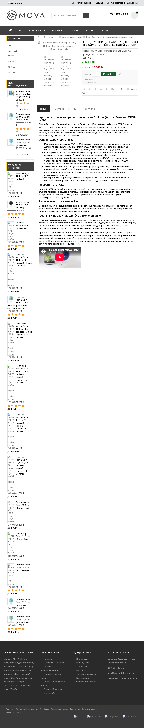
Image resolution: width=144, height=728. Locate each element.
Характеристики (65, 109)
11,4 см (74, 30)
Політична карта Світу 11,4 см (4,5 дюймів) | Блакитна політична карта (17, 302)
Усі (20, 30)
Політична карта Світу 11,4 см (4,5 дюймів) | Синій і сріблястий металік (24, 330)
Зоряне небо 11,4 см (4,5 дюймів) (22, 204)
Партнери (81, 670)
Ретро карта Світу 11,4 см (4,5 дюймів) (22, 505)
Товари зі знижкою (86, 674)
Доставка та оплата (54, 662)
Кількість (87, 74)
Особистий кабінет (86, 681)
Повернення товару (59, 709)
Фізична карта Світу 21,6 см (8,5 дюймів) (23, 116)
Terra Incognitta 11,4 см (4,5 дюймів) (23, 176)
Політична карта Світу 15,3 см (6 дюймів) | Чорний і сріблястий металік (22, 423)
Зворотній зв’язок (53, 689)
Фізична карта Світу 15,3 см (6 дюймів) (23, 142)
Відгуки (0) (89, 109)
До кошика (22, 109)
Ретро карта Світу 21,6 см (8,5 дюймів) (23, 536)
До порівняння (89, 82)
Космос (57, 30)
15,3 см (88, 30)
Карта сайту (50, 693)
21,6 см (103, 30)
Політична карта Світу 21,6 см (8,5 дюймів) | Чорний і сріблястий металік (22, 465)
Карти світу (37, 30)
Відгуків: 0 (116, 89)
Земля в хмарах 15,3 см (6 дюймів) (23, 225)
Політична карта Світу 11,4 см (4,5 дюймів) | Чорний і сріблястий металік (22, 374)
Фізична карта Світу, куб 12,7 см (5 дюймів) (23, 94)
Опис (44, 109)
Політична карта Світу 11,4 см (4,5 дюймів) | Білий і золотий (24, 260)
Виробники (82, 659)
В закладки (88, 79)
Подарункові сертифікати (27, 709)
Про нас (48, 659)
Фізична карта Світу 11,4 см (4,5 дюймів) (23, 567)
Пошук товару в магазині (86, 15)
